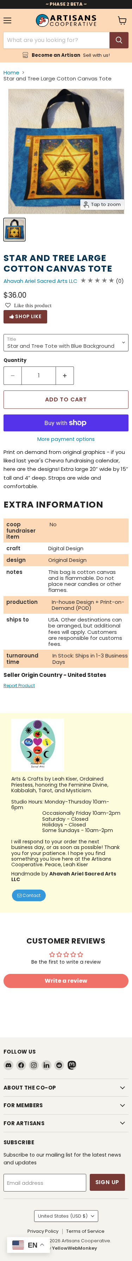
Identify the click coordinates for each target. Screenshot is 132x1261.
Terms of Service (85, 1231)
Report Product (19, 686)
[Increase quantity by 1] (65, 375)
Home (11, 72)
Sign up (107, 1182)
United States (63, 1216)
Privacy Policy (42, 1231)
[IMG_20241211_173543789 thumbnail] (14, 229)
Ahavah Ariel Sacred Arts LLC (40, 281)
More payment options (66, 439)
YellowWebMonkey (74, 1248)
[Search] (118, 40)
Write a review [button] (66, 981)
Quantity (15, 360)
